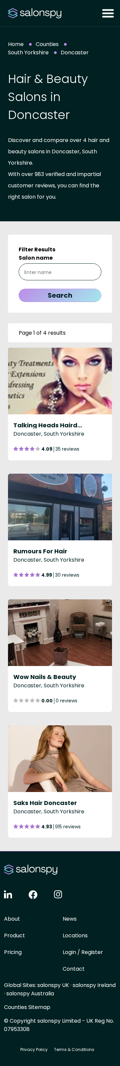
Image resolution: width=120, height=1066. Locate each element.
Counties (47, 44)
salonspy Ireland (94, 985)
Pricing (13, 952)
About (12, 919)
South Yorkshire (28, 52)
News (70, 919)
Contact (74, 969)
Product (14, 935)
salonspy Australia (30, 993)
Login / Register (83, 952)
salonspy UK (53, 985)
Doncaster (75, 52)
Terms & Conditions (74, 1049)
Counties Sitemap (27, 1007)
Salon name (36, 258)
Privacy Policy (34, 1049)
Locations (75, 935)
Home (16, 44)
